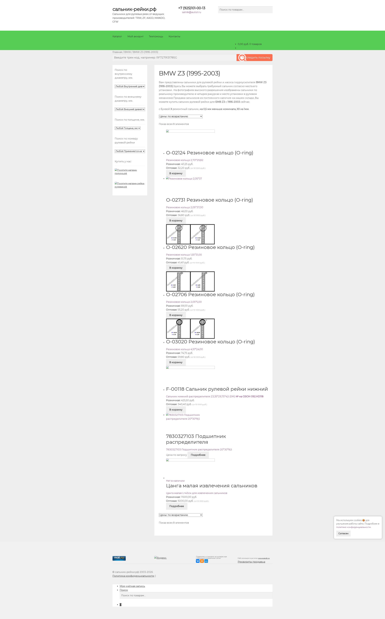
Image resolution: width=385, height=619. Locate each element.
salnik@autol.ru (191, 12)
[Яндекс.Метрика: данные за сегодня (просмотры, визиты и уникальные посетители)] (161, 558)
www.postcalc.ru (264, 558)
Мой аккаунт (135, 36)
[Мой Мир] (206, 561)
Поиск (124, 590)
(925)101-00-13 (191, 8)
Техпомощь (156, 36)
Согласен (343, 533)
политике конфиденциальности (353, 527)
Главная (117, 52)
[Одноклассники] (202, 561)
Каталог (117, 36)
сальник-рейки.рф (134, 9)
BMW (127, 52)
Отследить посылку (256, 57)
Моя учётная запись (132, 586)
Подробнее (198, 455)
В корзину (175, 173)
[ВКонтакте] (198, 561)
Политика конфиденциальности (133, 576)
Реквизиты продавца (251, 561)
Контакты (174, 36)
